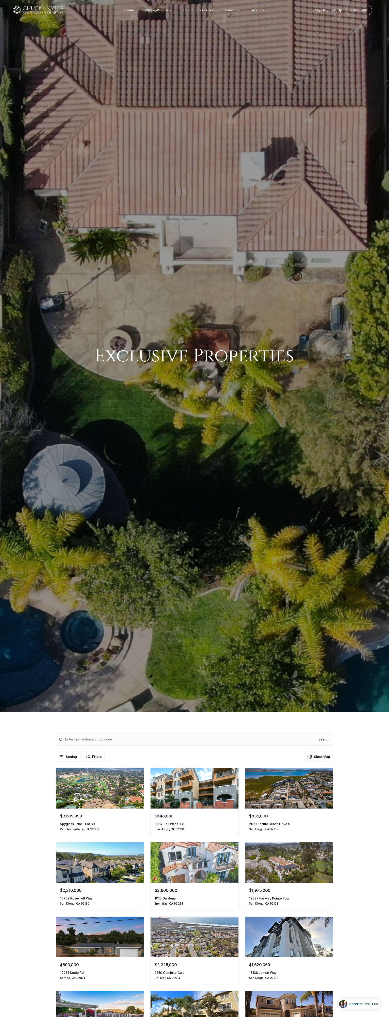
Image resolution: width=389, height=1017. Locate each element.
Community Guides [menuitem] (198, 10)
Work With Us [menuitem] (157, 10)
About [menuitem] (257, 10)
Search (323, 739)
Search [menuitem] (231, 10)
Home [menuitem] (129, 10)
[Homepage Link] (39, 10)
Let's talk (359, 10)
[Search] (61, 739)
